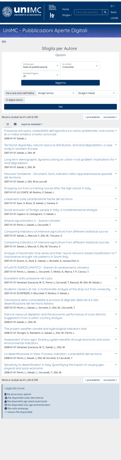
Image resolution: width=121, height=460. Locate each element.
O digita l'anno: (14, 100)
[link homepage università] (52, 12)
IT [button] (112, 6)
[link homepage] (23, 12)
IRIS (4, 41)
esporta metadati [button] (31, 124)
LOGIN (114, 18)
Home (65, 9)
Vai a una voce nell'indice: (20, 93)
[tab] (8, 124)
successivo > (110, 117)
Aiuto (114, 12)
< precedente (92, 117)
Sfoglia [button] (66, 15)
